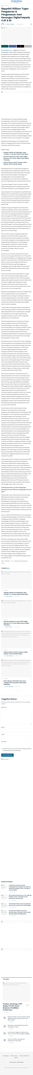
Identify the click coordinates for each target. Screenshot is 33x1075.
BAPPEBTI (7, 561)
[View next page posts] (18, 691)
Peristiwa (6, 590)
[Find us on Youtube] (17, 1071)
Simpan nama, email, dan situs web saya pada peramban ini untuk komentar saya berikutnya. (17, 749)
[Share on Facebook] (12, 46)
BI (11, 561)
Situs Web (3, 741)
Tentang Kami (6, 1055)
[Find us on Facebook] (14, 1071)
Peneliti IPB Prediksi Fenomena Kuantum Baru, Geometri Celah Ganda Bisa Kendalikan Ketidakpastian (19, 912)
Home (2, 5)
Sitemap (16, 1057)
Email (3, 734)
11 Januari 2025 (20, 24)
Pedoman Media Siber (24, 1055)
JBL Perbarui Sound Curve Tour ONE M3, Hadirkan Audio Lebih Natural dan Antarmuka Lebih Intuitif (20, 897)
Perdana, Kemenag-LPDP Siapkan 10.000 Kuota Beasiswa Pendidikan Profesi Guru (12, 1007)
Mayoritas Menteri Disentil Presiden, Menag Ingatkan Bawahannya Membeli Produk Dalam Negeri (19, 1018)
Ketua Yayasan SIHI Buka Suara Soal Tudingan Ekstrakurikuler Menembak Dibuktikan (15, 682)
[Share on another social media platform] (28, 46)
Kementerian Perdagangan (20, 561)
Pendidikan (6, 678)
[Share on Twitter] (20, 46)
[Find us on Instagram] (16, 1071)
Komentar (4, 707)
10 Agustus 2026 (17, 596)
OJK (3, 563)
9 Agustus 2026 (17, 686)
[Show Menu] (2, 1)
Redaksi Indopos (14, 1055)
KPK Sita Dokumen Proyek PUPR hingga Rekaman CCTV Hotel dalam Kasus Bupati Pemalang (16, 158)
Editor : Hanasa (10, 24)
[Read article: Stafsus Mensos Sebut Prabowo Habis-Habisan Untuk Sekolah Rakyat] (16, 641)
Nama (3, 727)
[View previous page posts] (15, 691)
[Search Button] (31, 1)
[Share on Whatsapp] (4, 46)
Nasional (7, 5)
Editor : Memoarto (9, 655)
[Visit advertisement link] (16, 103)
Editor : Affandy (9, 596)
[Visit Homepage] (16, 1)
